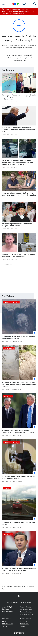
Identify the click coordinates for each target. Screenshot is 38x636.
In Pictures (27, 55)
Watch (20, 55)
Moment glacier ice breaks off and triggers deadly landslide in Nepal (18, 337)
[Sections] (3, 4)
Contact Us (17, 586)
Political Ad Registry (26, 614)
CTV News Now (17, 60)
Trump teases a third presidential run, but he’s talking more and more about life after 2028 (18, 130)
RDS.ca (22, 626)
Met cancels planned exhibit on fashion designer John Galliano (17, 225)
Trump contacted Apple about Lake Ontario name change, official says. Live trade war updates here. (19, 97)
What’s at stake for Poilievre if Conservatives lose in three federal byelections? (19, 569)
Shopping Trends (25, 58)
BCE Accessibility (7, 611)
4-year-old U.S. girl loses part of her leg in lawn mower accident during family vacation (19, 194)
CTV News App (7, 586)
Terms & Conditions (26, 612)
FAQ (23, 586)
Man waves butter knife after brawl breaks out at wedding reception (18, 477)
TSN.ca (4, 626)
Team (4, 589)
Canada (14, 55)
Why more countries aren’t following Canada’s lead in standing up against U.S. (18, 431)
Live (25, 60)
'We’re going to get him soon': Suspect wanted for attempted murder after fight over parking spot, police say (17, 162)
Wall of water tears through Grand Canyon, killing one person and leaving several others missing (19, 384)
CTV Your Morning (12, 58)
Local (8, 55)
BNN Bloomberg (7, 624)
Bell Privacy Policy (26, 609)
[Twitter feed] (19, 596)
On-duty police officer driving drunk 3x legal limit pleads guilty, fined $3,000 (18, 255)
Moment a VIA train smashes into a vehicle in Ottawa (19, 523)
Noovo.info (23, 621)
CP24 (4, 621)
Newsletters (30, 586)
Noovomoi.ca (24, 624)
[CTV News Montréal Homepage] (19, 4)
